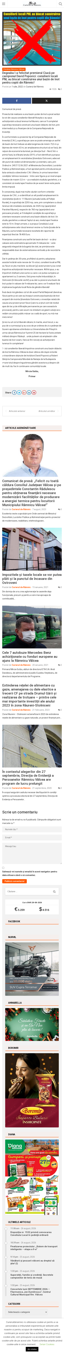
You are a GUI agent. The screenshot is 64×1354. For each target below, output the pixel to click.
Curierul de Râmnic (35, 86)
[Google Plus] (24, 392)
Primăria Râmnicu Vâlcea (13, 69)
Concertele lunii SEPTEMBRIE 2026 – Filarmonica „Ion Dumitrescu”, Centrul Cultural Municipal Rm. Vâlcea (30, 1292)
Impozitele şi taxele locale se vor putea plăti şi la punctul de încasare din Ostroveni (32, 579)
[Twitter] (19, 392)
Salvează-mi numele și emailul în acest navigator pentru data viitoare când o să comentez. (29, 873)
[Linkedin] (29, 392)
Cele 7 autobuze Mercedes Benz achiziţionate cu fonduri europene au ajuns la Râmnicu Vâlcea (29, 656)
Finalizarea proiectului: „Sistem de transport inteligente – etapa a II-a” (33, 1247)
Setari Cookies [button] (47, 1344)
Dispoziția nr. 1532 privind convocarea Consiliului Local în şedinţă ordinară (30, 1233)
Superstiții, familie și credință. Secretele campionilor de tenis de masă (31, 1276)
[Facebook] (14, 392)
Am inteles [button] (32, 1349)
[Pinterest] (34, 392)
